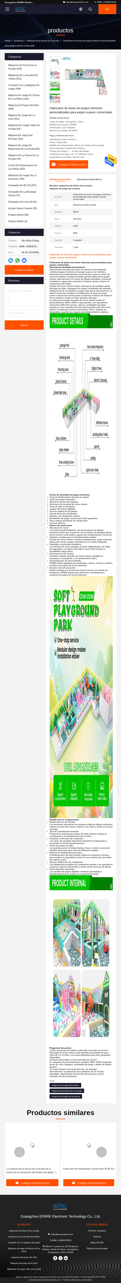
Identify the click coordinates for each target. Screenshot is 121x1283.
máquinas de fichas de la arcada (67, 1091)
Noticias (97, 1236)
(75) (22, 194)
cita (107, 9)
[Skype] (11, 260)
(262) (20, 137)
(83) (24, 147)
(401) (21, 117)
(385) (24, 87)
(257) (22, 185)
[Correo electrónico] (24, 260)
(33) (22, 208)
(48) (18, 215)
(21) (22, 202)
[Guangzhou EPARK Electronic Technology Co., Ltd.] (20, 9)
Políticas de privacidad (97, 1248)
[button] (55, 102)
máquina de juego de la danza (66, 1096)
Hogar (7, 40)
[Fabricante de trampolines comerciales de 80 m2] (89, 1145)
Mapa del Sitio (97, 1242)
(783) (22, 177)
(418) (22, 67)
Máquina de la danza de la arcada (43, 40)
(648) (23, 107)
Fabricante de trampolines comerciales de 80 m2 (88, 1169)
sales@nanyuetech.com (77, 2)
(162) (24, 97)
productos (18, 40)
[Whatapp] (17, 260)
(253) (22, 167)
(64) (24, 127)
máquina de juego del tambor (65, 1085)
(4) (17, 221)
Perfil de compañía (97, 1231)
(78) (23, 157)
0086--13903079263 (106, 2)
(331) (23, 77)
